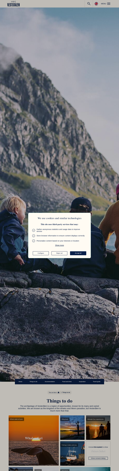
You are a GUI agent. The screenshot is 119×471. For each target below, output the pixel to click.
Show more (59, 245)
